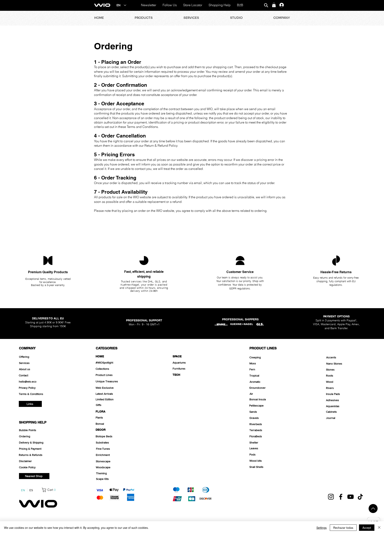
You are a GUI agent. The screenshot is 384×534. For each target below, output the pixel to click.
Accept (366, 528)
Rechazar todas (343, 528)
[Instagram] (331, 497)
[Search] (266, 5)
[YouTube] (350, 497)
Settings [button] (321, 528)
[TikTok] (360, 497)
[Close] (379, 527)
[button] (274, 5)
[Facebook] (341, 497)
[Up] (373, 508)
